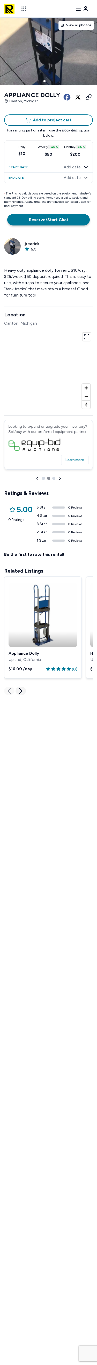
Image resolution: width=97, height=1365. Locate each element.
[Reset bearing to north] (86, 404)
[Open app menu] (24, 9)
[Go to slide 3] (53, 478)
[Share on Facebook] (67, 97)
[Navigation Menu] (82, 9)
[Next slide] (60, 478)
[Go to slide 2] (48, 478)
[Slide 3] (53, 81)
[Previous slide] (37, 478)
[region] (48, 370)
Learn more (74, 460)
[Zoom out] (86, 396)
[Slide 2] (49, 81)
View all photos (79, 25)
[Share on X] (77, 97)
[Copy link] (89, 97)
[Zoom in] (86, 388)
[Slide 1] (44, 81)
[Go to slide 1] (43, 478)
